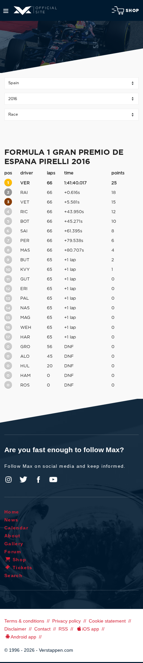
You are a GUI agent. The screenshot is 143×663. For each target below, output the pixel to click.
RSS (63, 629)
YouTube (53, 479)
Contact (42, 629)
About (12, 535)
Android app (23, 636)
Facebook (38, 479)
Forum (12, 551)
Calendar (16, 527)
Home (11, 511)
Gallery (14, 543)
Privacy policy (66, 621)
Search (13, 575)
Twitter (23, 479)
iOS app (90, 629)
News (11, 519)
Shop (132, 11)
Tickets (23, 567)
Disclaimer (15, 629)
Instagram (8, 479)
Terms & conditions (24, 621)
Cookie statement (107, 621)
